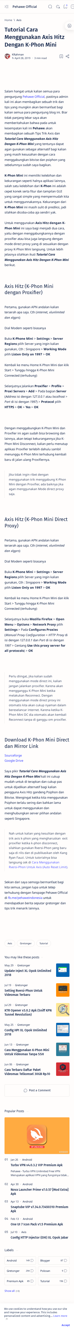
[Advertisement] (37, 74)
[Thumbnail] (62, 970)
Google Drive (14, 760)
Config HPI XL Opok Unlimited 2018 (26, 1032)
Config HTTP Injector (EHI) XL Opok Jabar (39, 1237)
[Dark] (57, 6)
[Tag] (23, 965)
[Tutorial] (43, 943)
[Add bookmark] (61, 56)
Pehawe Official (25, 6)
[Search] (50, 6)
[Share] (67, 56)
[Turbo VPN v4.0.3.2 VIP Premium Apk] (37, 1135)
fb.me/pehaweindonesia (25, 898)
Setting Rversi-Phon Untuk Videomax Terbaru (23, 993)
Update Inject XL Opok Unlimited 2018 (28, 973)
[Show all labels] (12, 1290)
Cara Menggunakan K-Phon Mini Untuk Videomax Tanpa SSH (27, 1052)
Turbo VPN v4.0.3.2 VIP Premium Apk (36, 1165)
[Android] (27, 1159)
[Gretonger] (26, 943)
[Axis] (10, 943)
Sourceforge (13, 755)
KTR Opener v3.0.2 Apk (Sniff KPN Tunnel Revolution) (28, 1012)
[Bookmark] (65, 6)
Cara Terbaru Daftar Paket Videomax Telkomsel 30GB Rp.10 (27, 1072)
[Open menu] (6, 6)
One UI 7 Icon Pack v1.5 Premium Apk (37, 1224)
